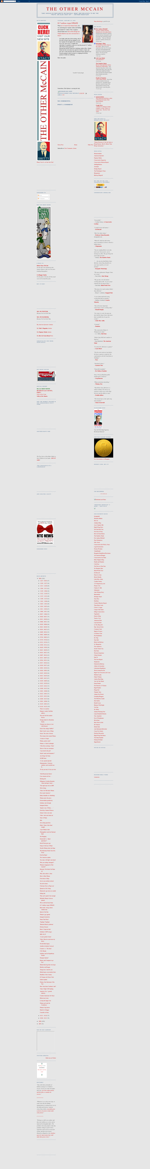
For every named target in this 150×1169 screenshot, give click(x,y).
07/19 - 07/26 (43, 640)
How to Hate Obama (45, 876)
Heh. (41, 820)
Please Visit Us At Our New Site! (45, 162)
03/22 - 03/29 (43, 683)
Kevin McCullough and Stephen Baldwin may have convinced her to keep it (69, 33)
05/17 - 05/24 (43, 663)
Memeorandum (98, 153)
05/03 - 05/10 (43, 668)
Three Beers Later (98, 605)
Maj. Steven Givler (98, 627)
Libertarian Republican (99, 668)
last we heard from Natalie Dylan (69, 25)
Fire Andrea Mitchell (99, 538)
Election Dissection (99, 733)
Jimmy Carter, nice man (46, 813)
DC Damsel (97, 724)
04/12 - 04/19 (43, 675)
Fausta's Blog (97, 616)
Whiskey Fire (98, 384)
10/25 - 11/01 (43, 604)
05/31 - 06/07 (43, 658)
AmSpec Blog (97, 523)
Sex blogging (43, 836)
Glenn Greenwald (100, 402)
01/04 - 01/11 (43, 1018)
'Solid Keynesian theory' (46, 774)
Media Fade (97, 727)
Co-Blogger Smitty (42, 275)
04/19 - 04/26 (43, 673)
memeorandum (100, 97)
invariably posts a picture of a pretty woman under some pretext (46, 1111)
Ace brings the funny (45, 756)
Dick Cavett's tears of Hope (47, 731)
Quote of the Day (44, 912)
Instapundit (97, 516)
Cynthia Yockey (98, 581)
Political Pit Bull (98, 740)
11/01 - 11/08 (43, 601)
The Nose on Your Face (100, 566)
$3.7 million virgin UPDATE (47, 905)
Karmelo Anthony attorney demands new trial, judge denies (103, 31)
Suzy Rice (96, 599)
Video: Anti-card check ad (46, 815)
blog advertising (98, 21)
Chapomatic (98, 246)
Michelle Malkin (98, 518)
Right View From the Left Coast (102, 672)
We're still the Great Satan (46, 902)
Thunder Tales (97, 692)
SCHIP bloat (43, 758)
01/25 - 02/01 (43, 704)
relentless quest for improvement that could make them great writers (46, 1135)
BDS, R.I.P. (43, 934)
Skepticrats (97, 662)
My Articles (45, 324)
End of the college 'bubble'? (47, 728)
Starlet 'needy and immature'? (47, 753)
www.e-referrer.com (103, 493)
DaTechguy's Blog (100, 43)
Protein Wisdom (98, 549)
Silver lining (43, 788)
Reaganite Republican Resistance (102, 553)
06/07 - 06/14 (43, 655)
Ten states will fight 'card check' (48, 860)
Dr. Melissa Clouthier (101, 371)
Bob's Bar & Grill (98, 722)
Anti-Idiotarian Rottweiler (100, 729)
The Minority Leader (99, 698)
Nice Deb (96, 640)
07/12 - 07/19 (43, 642)
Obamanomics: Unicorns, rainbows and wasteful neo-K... (47, 765)
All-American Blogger (99, 555)
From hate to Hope (44, 878)
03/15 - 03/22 (43, 686)
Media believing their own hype (48, 965)
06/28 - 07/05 (43, 647)
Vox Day (96, 707)
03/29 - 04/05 (43, 681)
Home (75, 145)
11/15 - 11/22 (43, 596)
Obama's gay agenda (45, 914)
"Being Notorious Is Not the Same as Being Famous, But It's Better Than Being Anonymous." (103, 144)
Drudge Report (97, 169)
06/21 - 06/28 (43, 650)
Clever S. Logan (98, 607)
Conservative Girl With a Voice (102, 544)
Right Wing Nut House (100, 735)
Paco (96, 360)
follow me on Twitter (51, 1058)
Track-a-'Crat (97, 618)
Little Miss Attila (98, 579)
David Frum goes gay (45, 843)
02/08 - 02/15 (43, 699)
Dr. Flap (96, 638)
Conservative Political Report (101, 162)
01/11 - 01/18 (43, 1015)
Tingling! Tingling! (45, 922)
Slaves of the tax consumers (47, 748)
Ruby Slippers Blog (99, 560)
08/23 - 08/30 (43, 627)
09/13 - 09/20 (43, 619)
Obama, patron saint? (45, 741)
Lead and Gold (97, 622)
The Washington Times (100, 171)
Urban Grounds (98, 655)
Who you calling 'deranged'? (47, 862)
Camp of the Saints (99, 609)
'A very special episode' (46, 761)
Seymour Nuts (99, 365)
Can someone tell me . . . (46, 776)
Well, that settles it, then (46, 873)
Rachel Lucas (97, 703)
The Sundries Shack (101, 63)
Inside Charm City (98, 648)
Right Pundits (97, 688)
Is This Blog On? (98, 625)
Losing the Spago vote (45, 1000)
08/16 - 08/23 (43, 629)
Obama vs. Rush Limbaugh (47, 743)
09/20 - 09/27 (43, 616)
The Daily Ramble (98, 737)
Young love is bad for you (46, 969)
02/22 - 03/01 (43, 693)
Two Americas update (45, 857)
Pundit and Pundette (99, 562)
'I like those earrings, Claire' (47, 746)
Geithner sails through (45, 803)
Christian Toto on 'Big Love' (47, 886)
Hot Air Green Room (99, 533)
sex (63, 94)
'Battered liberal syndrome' (46, 924)
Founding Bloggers (99, 696)
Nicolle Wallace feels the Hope (47, 848)
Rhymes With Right (99, 705)
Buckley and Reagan (45, 967)
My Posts (45, 336)
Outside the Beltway (99, 664)
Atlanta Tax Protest (99, 694)
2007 (40, 1024)
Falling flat (42, 893)
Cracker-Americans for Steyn (47, 995)
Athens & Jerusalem (99, 666)
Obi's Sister (97, 542)
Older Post (90, 145)
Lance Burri (98, 348)
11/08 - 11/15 (43, 598)
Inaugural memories (45, 917)
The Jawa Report (98, 659)
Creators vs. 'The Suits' (46, 948)
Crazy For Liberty (98, 731)
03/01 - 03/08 (43, 691)
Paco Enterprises (98, 540)
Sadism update (43, 979)
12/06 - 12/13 (43, 588)
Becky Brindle (97, 577)
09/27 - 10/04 (43, 614)
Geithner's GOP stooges (46, 932)
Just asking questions (45, 823)
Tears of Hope (43, 818)
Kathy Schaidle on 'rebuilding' (47, 795)
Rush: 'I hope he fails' (45, 929)
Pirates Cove (97, 586)
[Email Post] (85, 93)
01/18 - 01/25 (43, 706)
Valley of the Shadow (42, 396)
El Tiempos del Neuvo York (47, 977)
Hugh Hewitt (97, 742)
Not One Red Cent (98, 529)
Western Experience (99, 653)
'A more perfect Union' (45, 937)
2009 (40, 578)
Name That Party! (44, 919)
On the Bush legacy (45, 943)
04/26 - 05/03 (43, 670)
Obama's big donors (45, 1007)
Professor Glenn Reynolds (102, 235)
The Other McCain (75, 9)
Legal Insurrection (98, 547)
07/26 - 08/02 (43, 637)
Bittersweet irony (44, 998)
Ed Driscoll (98, 229)
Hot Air (96, 520)
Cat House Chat (98, 633)
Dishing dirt (43, 779)
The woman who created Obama (48, 736)
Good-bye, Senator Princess (47, 810)
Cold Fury (96, 564)
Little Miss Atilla (100, 321)
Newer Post (60, 145)
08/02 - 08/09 (43, 634)
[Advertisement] (78, 1164)
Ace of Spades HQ (98, 525)
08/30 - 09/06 (43, 624)
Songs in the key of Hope (46, 845)
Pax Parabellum (98, 635)
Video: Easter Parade (101, 79)
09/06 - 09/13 (43, 622)
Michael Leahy (97, 675)
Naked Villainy (98, 677)
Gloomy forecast (44, 927)
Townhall (96, 166)
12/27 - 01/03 (43, 581)
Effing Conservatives (99, 612)
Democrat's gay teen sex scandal (48, 891)
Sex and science (44, 883)
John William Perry (99, 592)
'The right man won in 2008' (47, 785)
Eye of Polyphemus (99, 718)
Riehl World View (105, 285)
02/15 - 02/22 (43, 696)
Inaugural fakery (44, 805)
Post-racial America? (45, 793)
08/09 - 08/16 (43, 632)
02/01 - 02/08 (43, 701)
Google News (99, 105)
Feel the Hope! (43, 855)
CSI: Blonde (43, 951)
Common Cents (98, 629)
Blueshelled (97, 594)
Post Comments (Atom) (70, 148)
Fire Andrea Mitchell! (102, 29)
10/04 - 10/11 (43, 611)
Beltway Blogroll (98, 175)
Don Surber (97, 701)
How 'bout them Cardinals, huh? (48, 986)
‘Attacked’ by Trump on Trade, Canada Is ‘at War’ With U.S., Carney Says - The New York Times (103, 109)
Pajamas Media (98, 158)
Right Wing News (98, 527)
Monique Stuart (98, 596)
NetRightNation (98, 164)
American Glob (98, 620)
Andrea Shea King (98, 679)
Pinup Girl (96, 690)
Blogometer (97, 173)
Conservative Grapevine (100, 160)
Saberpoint (96, 590)
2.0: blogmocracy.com (99, 583)
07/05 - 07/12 (43, 645)
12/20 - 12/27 (43, 583)
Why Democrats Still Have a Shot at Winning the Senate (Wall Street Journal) (104, 99)
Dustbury (96, 601)
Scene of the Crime (41, 394)
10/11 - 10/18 (43, 609)
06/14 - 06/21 (43, 652)
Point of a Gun (97, 575)
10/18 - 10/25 (43, 606)
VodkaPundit (97, 551)
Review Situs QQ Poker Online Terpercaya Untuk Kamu (103, 65)
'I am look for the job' (45, 751)
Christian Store (96, 777)
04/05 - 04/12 (43, 678)
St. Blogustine (97, 644)
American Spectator (99, 155)
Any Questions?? (100, 59)
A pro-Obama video (45, 829)
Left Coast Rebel (100, 58)
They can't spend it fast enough (47, 896)
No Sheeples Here (98, 568)
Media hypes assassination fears (48, 972)
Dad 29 (96, 657)
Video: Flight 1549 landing (46, 989)
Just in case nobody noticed (47, 881)
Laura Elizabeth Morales (100, 714)
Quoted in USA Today (45, 888)
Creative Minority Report (100, 603)
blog (41, 1065)
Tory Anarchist (98, 716)
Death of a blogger (44, 1010)
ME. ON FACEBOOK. (43, 317)
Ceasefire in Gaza (44, 1012)
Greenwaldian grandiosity (46, 800)
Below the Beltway (98, 642)
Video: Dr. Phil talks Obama (47, 790)
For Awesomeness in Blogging (101, 459)
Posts (40, 195)
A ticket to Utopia (44, 738)
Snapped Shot (109, 293)
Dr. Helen (96, 709)
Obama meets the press (45, 798)
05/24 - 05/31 (43, 660)
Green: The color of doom (46, 733)
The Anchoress (98, 646)
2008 (40, 1021)
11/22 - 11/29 (43, 593)
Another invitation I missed (47, 946)
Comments (42, 198)
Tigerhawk (96, 614)
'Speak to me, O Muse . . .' (46, 808)
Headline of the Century (46, 974)
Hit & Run (96, 720)
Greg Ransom (99, 378)
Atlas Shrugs (104, 276)
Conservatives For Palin (100, 557)
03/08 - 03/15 (43, 688)
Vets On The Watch (99, 681)
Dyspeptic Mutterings (101, 269)
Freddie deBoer (99, 395)
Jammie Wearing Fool (99, 711)
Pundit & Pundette (101, 78)
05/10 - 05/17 (43, 665)
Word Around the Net (99, 670)
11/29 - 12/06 (43, 591)
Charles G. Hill (98, 588)
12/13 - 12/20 (43, 586)
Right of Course (98, 631)
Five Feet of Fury (98, 531)
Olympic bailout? (44, 958)
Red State (104, 334)
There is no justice (44, 709)
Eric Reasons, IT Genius (100, 685)
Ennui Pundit (97, 683)
